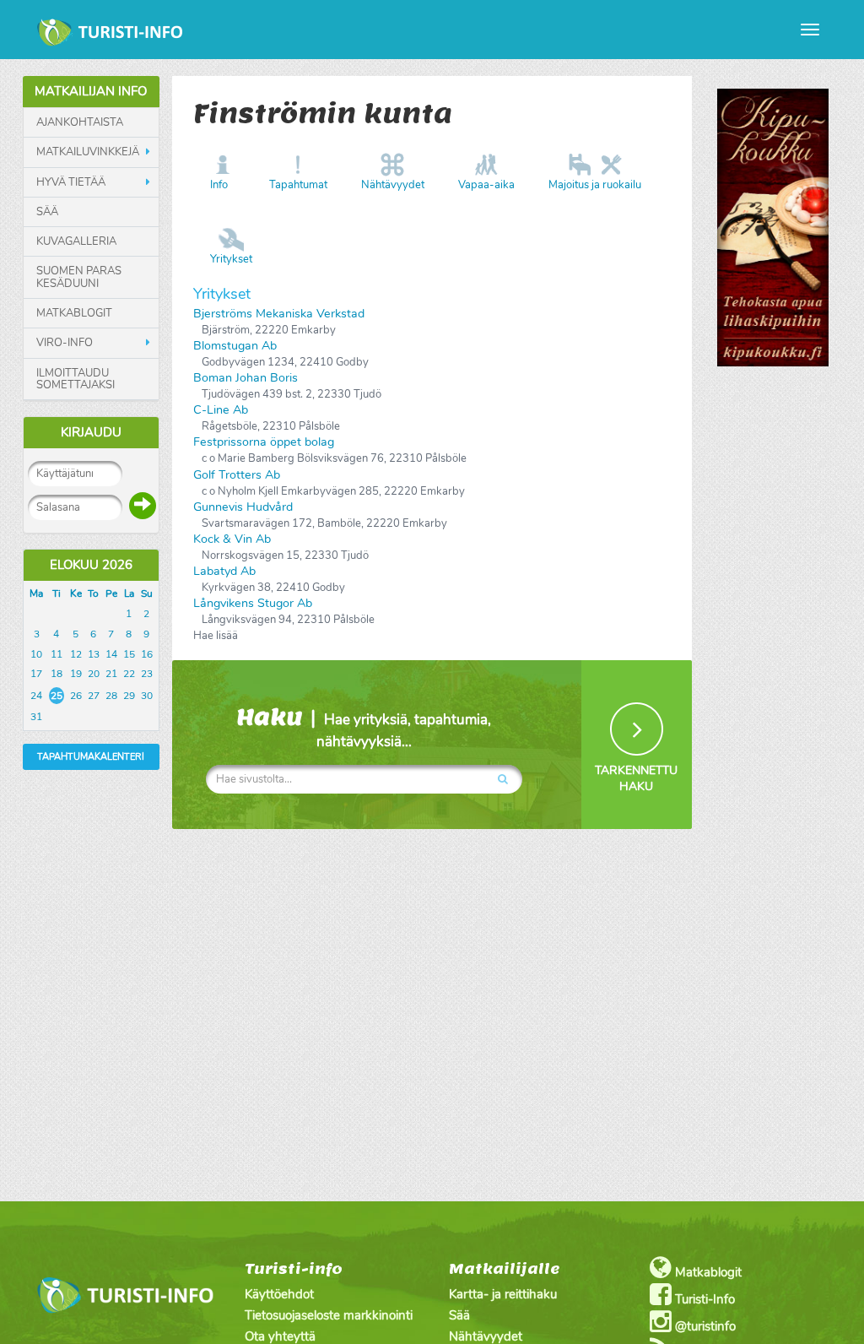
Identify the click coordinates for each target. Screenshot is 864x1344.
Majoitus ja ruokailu (594, 184)
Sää (47, 212)
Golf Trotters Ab (236, 475)
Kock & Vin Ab (232, 539)
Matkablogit (74, 313)
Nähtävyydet (392, 184)
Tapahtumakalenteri (90, 757)
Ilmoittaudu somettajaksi (75, 379)
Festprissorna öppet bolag (263, 442)
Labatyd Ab (224, 571)
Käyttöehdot (279, 1294)
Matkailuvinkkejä (87, 152)
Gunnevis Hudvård (243, 507)
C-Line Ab (220, 410)
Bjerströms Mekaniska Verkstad (278, 314)
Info (219, 184)
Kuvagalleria (76, 241)
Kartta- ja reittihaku (503, 1294)
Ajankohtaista (79, 122)
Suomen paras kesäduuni (79, 277)
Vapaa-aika (486, 184)
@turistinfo (704, 1326)
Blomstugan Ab (235, 346)
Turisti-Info (703, 1299)
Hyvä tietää (70, 182)
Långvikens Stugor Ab (252, 603)
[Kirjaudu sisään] (142, 505)
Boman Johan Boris (245, 378)
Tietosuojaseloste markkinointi (329, 1315)
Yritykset (231, 259)
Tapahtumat (298, 184)
